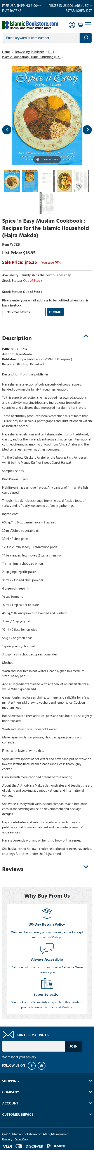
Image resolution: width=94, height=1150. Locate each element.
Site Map (21, 1139)
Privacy (7, 1139)
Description (17, 338)
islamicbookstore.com (30, 25)
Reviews (12, 869)
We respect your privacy (19, 1057)
